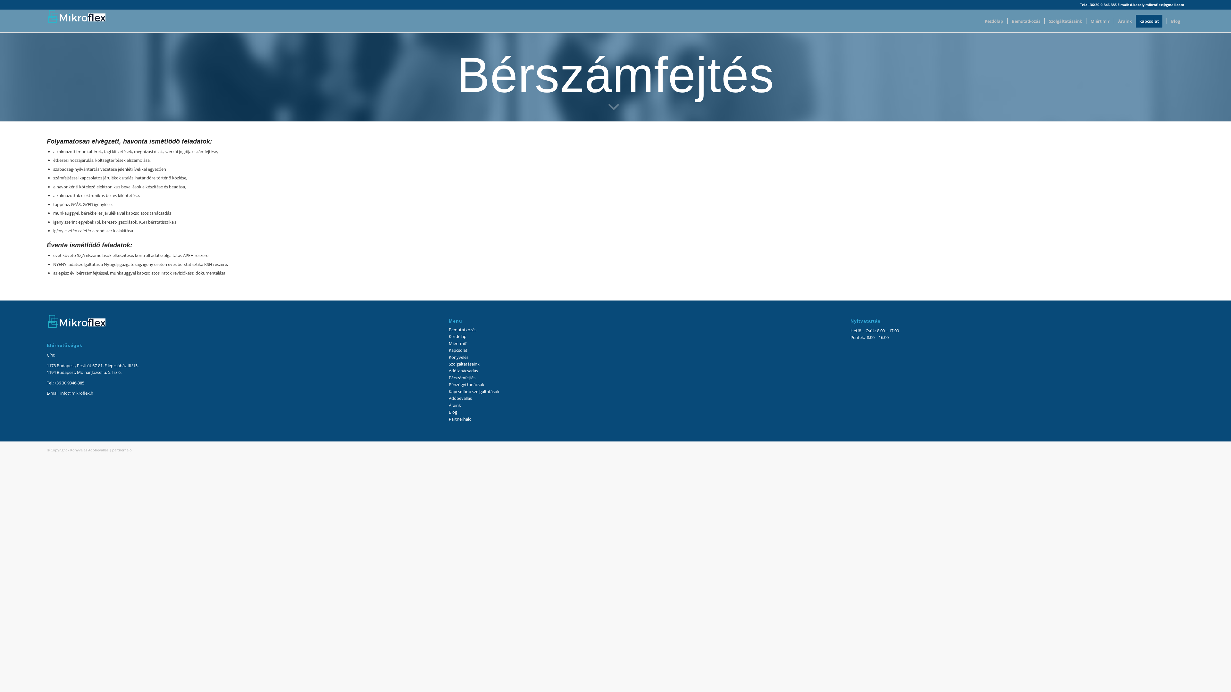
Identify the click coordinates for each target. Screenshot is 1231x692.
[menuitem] (994, 21)
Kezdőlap (457, 336)
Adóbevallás (460, 398)
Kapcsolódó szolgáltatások (474, 391)
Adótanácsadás (463, 371)
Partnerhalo (460, 419)
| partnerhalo (120, 450)
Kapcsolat (458, 350)
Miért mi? (458, 343)
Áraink (455, 405)
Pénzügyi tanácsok (466, 384)
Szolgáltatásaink (464, 364)
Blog (453, 412)
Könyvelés (458, 357)
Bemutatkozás (462, 330)
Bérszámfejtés (462, 378)
